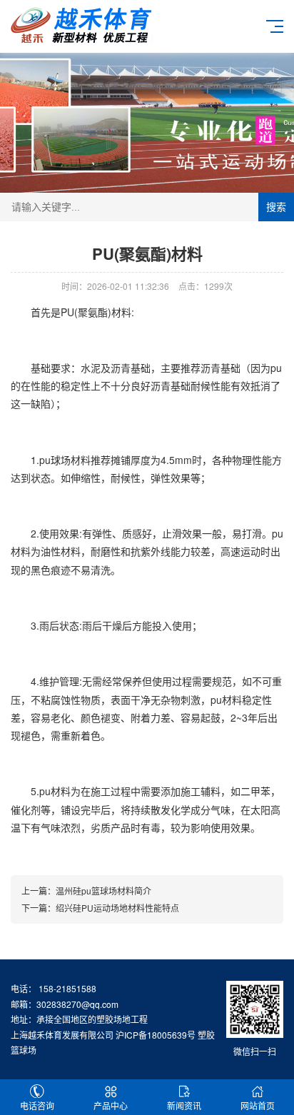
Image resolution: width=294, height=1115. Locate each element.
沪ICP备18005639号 (156, 1035)
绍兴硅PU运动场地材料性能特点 (117, 908)
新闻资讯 (184, 1105)
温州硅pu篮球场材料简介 (103, 890)
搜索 (276, 207)
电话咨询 (37, 1105)
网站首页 (257, 1105)
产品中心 (110, 1105)
